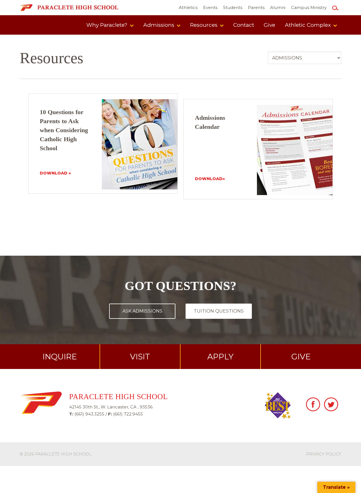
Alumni (277, 7)
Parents (256, 7)
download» (210, 178)
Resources (204, 25)
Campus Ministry (309, 7)
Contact (243, 25)
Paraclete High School (63, 454)
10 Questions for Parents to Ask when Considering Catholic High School (64, 130)
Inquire (60, 356)
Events (210, 7)
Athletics (188, 7)
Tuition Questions (219, 311)
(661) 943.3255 (89, 414)
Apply (220, 356)
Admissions (159, 25)
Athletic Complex (308, 25)
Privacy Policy (323, 454)
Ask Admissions (142, 311)
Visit (140, 356)
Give (269, 25)
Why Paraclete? (107, 25)
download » (55, 173)
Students (232, 7)
